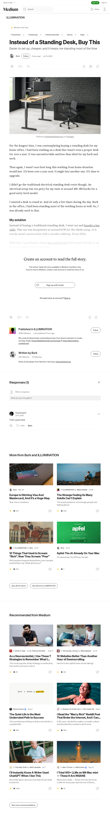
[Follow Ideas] (87, 35)
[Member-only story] (10, 511)
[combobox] (41, 9)
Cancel (84, 400)
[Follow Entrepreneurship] (62, 35)
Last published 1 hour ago (43, 333)
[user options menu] (104, 9)
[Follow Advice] (75, 35)
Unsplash (70, 136)
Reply (30, 425)
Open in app (8, 2)
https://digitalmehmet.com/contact (46, 341)
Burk (18, 56)
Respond (93, 400)
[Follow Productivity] (23, 35)
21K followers (24, 357)
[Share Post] (98, 66)
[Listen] (91, 66)
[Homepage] (10, 9)
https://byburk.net (63, 362)
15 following (36, 357)
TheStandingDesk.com (53, 136)
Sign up (95, 2)
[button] (55, 105)
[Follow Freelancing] (41, 35)
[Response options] (99, 414)
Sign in (104, 2)
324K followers (25, 333)
